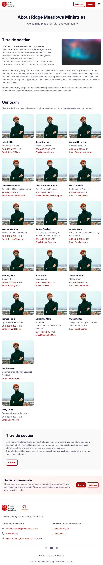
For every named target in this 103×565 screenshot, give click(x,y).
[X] (57, 547)
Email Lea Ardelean (11, 378)
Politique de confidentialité (51, 555)
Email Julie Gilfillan (11, 152)
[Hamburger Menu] (98, 4)
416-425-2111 (12, 533)
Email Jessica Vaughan (12, 239)
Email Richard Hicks (11, 329)
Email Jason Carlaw (45, 152)
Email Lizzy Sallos (10, 419)
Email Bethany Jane (11, 285)
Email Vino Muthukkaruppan (49, 195)
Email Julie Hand (43, 285)
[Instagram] (46, 547)
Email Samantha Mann (46, 335)
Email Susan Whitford (79, 285)
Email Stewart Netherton (80, 152)
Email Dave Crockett (78, 195)
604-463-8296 (9, 149)
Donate (90, 4)
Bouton (11, 462)
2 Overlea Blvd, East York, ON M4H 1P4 (24, 538)
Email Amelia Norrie (78, 242)
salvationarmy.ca (61, 528)
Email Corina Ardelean (46, 242)
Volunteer (79, 4)
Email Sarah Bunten (78, 329)
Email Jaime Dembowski (13, 195)
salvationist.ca (59, 533)
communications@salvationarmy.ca (22, 528)
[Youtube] (51, 547)
